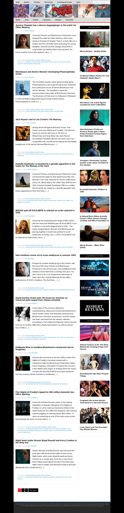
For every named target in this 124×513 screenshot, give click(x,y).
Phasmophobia (58, 111)
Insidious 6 (52, 290)
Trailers (47, 60)
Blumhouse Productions (49, 62)
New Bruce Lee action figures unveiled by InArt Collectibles (93, 104)
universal (42, 339)
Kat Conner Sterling (33, 430)
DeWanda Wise (47, 384)
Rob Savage (36, 63)
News (42, 60)
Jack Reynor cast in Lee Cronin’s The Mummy (38, 119)
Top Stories (48, 245)
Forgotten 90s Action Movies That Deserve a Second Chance (94, 401)
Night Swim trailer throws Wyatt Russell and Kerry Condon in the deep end (46, 441)
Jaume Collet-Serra (63, 200)
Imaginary (56, 384)
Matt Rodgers (30, 60)
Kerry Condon (55, 477)
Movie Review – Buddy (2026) (93, 51)
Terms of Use (66, 505)
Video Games (49, 109)
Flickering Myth (62, 11)
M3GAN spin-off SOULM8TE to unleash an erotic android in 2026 (45, 211)
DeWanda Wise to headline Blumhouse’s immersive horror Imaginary (45, 348)
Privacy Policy (76, 505)
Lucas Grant (45, 430)
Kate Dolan (57, 247)
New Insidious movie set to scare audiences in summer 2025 (46, 255)
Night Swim (64, 477)
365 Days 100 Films (31, 427)
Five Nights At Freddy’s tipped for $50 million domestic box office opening (45, 393)
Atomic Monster (31, 111)
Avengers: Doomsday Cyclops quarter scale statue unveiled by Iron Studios (94, 162)
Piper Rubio (26, 432)
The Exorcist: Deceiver (31, 339)
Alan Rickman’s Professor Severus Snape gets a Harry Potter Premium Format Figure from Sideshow (93, 132)
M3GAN (64, 247)
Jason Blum (60, 290)
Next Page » (33, 490)
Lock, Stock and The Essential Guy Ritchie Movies (93, 428)
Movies (38, 60)
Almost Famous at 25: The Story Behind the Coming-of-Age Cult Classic (94, 347)
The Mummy (63, 154)
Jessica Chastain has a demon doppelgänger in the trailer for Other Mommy (46, 26)
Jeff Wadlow (63, 384)
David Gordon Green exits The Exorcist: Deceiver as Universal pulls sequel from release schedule (42, 299)
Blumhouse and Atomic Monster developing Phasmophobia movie (45, 73)
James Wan (46, 477)
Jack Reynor (47, 154)
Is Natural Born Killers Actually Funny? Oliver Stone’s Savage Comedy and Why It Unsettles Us (94, 218)
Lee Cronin (55, 154)
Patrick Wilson (70, 290)
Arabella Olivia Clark (33, 62)
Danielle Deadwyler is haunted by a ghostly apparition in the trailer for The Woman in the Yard (45, 165)
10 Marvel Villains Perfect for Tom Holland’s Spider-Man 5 (94, 77)
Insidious (46, 290)
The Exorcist (61, 337)
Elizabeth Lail (47, 429)
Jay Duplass (61, 62)
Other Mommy (28, 63)
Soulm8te (69, 247)
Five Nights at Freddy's (60, 429)
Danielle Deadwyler (49, 200)
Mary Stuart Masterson (57, 430)
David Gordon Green (49, 337)
